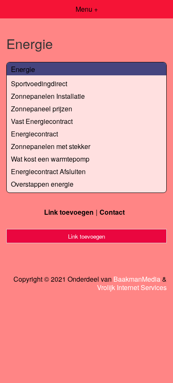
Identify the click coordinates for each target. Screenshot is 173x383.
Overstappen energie (42, 184)
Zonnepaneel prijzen (41, 108)
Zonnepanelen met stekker (50, 146)
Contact (112, 212)
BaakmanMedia (136, 279)
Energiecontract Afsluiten (48, 171)
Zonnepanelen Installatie (48, 96)
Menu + (87, 9)
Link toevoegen (69, 212)
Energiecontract (34, 134)
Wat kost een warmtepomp (50, 159)
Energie (23, 69)
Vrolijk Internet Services (132, 287)
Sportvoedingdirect (39, 83)
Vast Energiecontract (42, 121)
